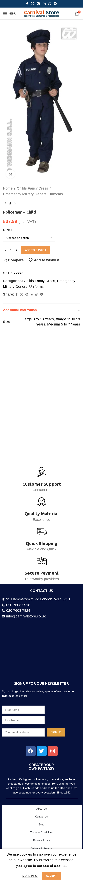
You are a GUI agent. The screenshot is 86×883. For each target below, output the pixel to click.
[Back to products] (10, 197)
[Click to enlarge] (10, 168)
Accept (51, 875)
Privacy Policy (41, 840)
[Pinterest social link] (38, 4)
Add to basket (35, 244)
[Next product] (15, 197)
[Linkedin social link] (44, 4)
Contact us (41, 816)
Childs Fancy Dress (32, 182)
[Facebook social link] (27, 4)
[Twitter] (42, 751)
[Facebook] (31, 751)
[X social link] (32, 4)
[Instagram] (53, 751)
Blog (41, 824)
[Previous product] (5, 197)
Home (8, 182)
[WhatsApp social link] (49, 4)
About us (41, 808)
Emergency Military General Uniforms (33, 188)
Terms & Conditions (41, 832)
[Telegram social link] (55, 4)
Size (6, 224)
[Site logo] (41, 13)
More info (30, 875)
